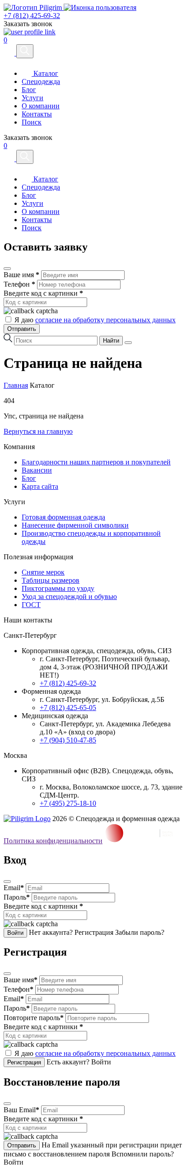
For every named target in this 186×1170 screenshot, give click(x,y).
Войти (15, 932)
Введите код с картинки (43, 293)
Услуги (32, 98)
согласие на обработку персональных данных (105, 320)
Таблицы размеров (50, 580)
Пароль (17, 897)
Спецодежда (41, 81)
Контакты (37, 114)
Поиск (32, 122)
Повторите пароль (34, 1017)
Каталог (45, 73)
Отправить (21, 328)
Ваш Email (21, 1110)
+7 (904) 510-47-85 (68, 740)
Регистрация (24, 1062)
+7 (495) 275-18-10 (68, 803)
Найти (111, 340)
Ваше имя (21, 275)
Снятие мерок (43, 572)
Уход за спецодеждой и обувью (69, 596)
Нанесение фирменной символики (75, 525)
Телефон (19, 284)
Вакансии (37, 470)
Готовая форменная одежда (63, 517)
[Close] (7, 268)
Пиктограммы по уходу (58, 588)
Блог (29, 89)
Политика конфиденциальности (53, 841)
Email (14, 887)
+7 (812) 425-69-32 (32, 15)
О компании (41, 106)
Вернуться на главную (38, 431)
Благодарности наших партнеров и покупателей (96, 462)
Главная (16, 385)
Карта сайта (40, 486)
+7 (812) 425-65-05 (68, 707)
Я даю (95, 320)
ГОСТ (31, 604)
